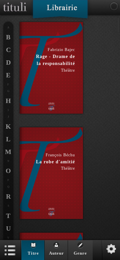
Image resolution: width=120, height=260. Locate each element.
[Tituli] (15, 2)
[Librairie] (60, 11)
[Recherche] (114, 6)
